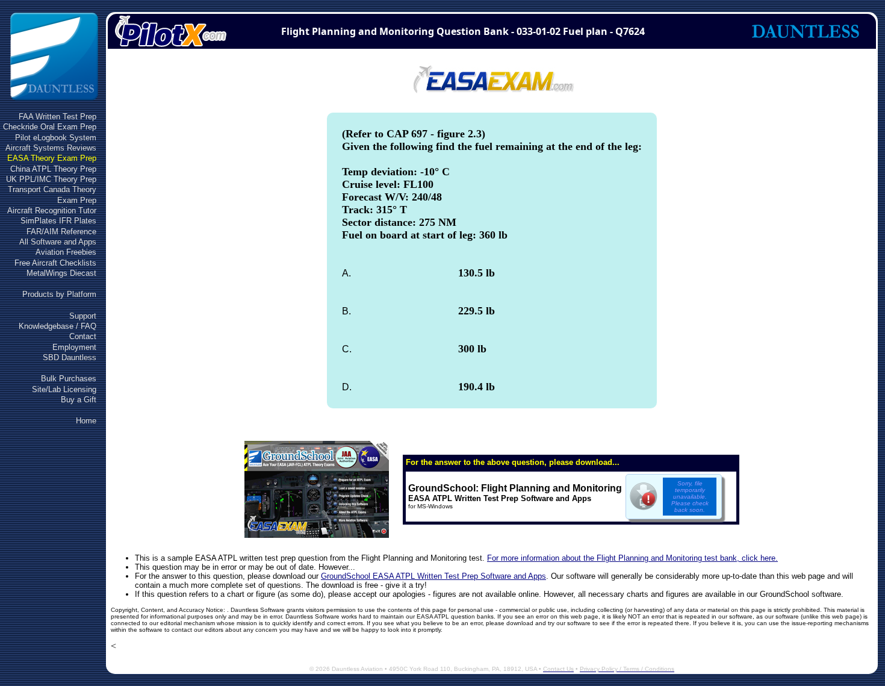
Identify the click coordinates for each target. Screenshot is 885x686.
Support (82, 315)
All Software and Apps (57, 241)
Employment (74, 347)
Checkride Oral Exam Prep (49, 126)
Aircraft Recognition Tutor (51, 210)
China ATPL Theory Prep (53, 168)
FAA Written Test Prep (57, 116)
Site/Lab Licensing (64, 389)
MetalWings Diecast (61, 273)
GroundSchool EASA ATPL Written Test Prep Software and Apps (433, 576)
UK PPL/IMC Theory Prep (51, 179)
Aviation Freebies (66, 252)
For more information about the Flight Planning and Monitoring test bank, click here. (632, 558)
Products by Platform (59, 294)
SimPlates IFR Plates (58, 220)
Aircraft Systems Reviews (50, 147)
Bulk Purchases (68, 378)
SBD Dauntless (69, 357)
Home (86, 420)
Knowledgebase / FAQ (57, 326)
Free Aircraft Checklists (55, 262)
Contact (82, 336)
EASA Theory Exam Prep (51, 158)
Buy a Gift (78, 399)
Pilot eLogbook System (55, 137)
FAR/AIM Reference (61, 231)
